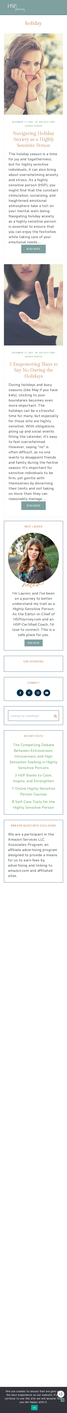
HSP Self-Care (47, 122)
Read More (33, 249)
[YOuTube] (47, 692)
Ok (34, 1407)
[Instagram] (38, 692)
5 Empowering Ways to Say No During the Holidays (33, 370)
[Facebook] (20, 692)
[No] (62, 1400)
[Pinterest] (29, 692)
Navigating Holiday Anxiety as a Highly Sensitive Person (33, 139)
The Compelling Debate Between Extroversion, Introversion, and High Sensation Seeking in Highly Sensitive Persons (33, 756)
